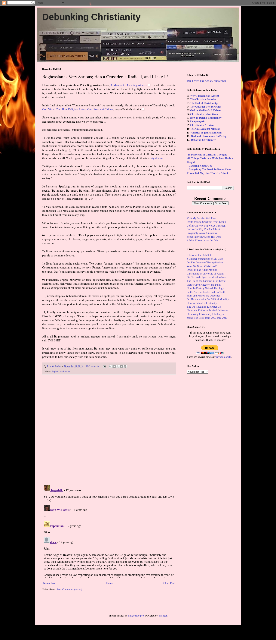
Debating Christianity (203, 140)
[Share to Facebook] (121, 366)
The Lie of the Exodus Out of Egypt (206, 281)
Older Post (169, 583)
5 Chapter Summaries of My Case (205, 258)
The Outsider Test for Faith (205, 106)
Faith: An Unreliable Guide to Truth (206, 292)
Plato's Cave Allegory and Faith (204, 284)
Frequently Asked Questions (202, 233)
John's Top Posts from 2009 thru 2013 (207, 317)
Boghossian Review (61, 371)
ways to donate (223, 357)
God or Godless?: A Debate (205, 110)
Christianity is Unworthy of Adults (205, 273)
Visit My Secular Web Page (201, 218)
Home (109, 583)
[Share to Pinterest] (125, 366)
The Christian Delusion (203, 99)
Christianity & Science (203, 125)
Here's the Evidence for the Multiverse (207, 310)
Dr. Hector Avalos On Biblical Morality (208, 299)
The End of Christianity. (204, 103)
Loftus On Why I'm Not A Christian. (206, 225)
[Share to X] (118, 366)
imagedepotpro (136, 615)
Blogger (163, 615)
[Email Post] (104, 366)
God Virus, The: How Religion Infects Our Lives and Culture (77, 109)
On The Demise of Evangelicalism (205, 262)
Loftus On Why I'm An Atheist (203, 229)
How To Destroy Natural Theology (205, 288)
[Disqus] (109, 430)
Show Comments (202, 203)
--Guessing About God (199, 166)
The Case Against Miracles (205, 129)
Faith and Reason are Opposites (203, 295)
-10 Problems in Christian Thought (207, 154)
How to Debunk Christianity (202, 303)
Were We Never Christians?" (202, 266)
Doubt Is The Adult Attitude (202, 269)
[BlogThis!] (114, 366)
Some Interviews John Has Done (204, 236)
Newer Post (49, 583)
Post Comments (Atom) (69, 589)
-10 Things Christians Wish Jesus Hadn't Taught (210, 160)
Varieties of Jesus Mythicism (206, 132)
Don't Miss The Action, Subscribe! (206, 81)
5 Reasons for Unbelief (199, 255)
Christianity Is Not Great (204, 114)
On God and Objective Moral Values (206, 277)
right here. (157, 158)
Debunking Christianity (91, 17)
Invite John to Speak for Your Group (206, 222)
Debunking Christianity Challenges (205, 314)
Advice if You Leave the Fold (203, 240)
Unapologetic (197, 121)
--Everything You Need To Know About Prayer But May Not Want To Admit (209, 171)
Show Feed (221, 203)
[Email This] (111, 366)
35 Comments (92, 366)
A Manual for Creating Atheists (129, 85)
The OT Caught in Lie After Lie (204, 306)
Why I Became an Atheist (204, 96)
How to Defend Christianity (206, 118)
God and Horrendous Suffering (208, 136)
